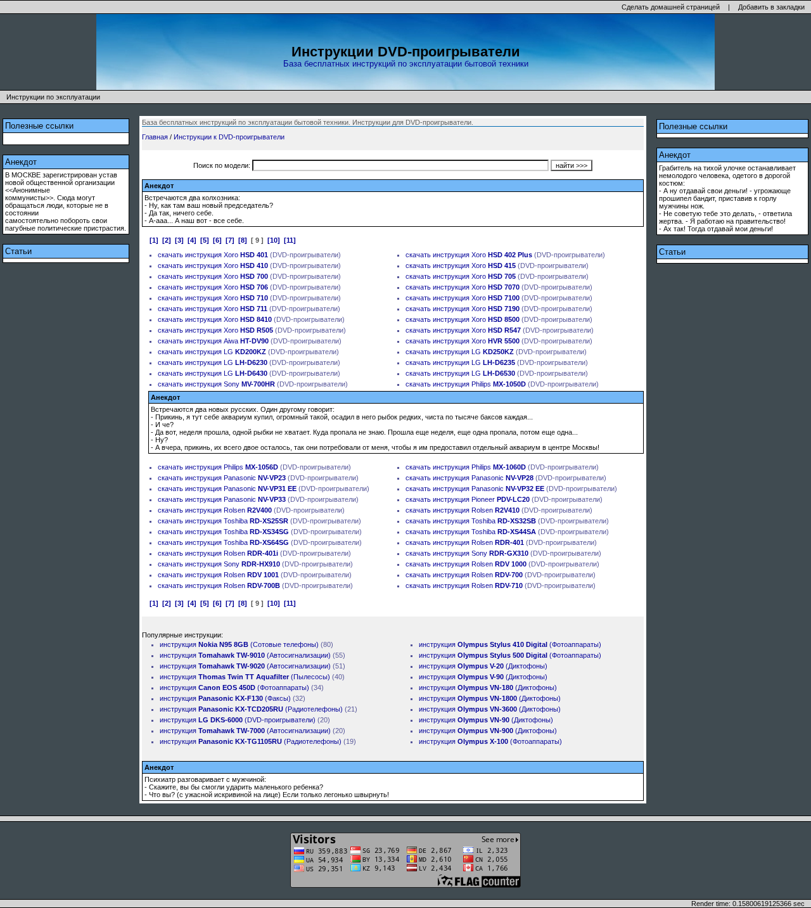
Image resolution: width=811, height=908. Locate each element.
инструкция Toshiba (236, 521)
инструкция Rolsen (228, 510)
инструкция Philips (479, 384)
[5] (204, 240)
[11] (290, 240)
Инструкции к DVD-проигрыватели (229, 137)
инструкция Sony (230, 384)
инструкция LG (225, 351)
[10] (273, 240)
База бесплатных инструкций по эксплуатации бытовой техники (405, 63)
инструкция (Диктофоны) (483, 666)
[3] (179, 240)
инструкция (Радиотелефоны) (251, 709)
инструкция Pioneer (481, 499)
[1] (154, 240)
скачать (170, 255)
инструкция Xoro (226, 255)
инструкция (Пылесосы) (245, 677)
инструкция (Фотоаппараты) (234, 687)
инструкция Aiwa (227, 341)
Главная (155, 137)
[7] (230, 240)
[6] (217, 240)
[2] (166, 240)
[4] (192, 240)
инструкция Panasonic (235, 478)
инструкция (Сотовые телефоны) (239, 644)
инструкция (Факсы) (225, 698)
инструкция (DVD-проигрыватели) (238, 720)
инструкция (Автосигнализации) (245, 655)
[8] (242, 240)
